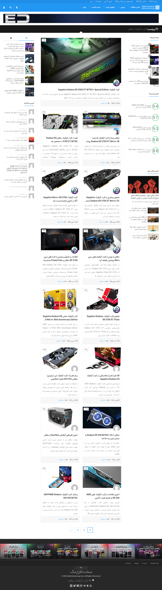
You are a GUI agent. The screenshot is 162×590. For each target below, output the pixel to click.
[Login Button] (4, 7)
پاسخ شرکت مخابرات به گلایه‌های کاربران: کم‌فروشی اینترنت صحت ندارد (138, 71)
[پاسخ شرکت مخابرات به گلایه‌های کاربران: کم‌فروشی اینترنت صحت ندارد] (154, 71)
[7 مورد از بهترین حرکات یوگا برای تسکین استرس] (153, 228)
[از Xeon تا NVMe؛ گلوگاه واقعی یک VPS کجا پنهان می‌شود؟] (29, 92)
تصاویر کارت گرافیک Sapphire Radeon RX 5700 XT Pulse (103, 318)
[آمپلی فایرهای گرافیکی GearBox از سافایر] (60, 418)
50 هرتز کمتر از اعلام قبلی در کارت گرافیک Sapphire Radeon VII (103, 377)
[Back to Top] (81, 568)
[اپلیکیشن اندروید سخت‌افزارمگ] (87, 585)
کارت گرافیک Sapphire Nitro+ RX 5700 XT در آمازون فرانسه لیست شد (60, 199)
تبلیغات (136, 563)
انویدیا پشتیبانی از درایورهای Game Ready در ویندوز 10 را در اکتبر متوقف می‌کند (14, 80)
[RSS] (90, 585)
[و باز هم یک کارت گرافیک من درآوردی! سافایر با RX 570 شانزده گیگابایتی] (60, 358)
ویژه (84, 7)
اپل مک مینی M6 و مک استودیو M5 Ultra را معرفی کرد (138, 82)
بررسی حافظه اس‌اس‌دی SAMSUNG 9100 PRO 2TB (139, 117)
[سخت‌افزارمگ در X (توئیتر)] (74, 585)
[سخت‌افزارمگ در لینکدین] (71, 585)
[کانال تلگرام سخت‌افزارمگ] (84, 585)
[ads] (81, 18)
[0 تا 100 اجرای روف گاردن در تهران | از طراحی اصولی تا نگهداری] (153, 219)
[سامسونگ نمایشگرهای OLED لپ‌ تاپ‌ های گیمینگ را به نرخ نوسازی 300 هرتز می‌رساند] (154, 60)
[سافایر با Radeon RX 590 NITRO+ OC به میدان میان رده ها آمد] (102, 418)
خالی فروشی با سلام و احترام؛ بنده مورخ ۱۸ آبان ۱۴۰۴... (17, 158)
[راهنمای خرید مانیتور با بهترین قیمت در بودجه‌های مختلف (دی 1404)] (67, 551)
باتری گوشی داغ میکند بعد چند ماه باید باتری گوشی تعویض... (15, 149)
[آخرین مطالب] (26, 38)
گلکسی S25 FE (141, 1)
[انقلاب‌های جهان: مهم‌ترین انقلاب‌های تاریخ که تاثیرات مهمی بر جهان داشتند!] (143, 184)
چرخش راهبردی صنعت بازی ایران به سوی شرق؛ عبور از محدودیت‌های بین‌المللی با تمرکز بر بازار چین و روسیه (14, 47)
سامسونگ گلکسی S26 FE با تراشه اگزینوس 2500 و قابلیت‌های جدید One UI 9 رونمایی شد (15, 69)
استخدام (128, 563)
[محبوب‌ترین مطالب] (11, 38)
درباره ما (144, 563)
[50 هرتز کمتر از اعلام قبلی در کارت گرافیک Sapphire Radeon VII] (102, 358)
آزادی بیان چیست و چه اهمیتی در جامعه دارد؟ (139, 236)
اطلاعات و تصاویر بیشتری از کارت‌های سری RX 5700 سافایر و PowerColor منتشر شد (60, 258)
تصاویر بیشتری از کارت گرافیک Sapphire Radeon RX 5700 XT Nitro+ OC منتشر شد (102, 201)
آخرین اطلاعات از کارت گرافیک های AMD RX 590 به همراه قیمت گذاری (102, 496)
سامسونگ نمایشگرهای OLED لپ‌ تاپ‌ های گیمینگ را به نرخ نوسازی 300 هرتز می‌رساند (139, 60)
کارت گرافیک (104, 103)
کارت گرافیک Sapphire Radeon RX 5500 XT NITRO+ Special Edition (88, 89)
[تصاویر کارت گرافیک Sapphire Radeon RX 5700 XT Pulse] (102, 299)
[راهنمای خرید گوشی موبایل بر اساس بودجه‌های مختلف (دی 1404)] (94, 551)
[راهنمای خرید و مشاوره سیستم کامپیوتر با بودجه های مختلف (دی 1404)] (121, 551)
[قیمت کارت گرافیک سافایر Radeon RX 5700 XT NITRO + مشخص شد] (60, 121)
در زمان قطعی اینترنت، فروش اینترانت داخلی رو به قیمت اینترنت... (15, 181)
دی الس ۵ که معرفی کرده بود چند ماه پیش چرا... (15, 132)
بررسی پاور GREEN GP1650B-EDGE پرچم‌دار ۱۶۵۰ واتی (141, 106)
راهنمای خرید (110, 7)
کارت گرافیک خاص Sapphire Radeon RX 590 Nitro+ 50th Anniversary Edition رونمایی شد (60, 320)
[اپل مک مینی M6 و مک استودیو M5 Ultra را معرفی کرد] (154, 82)
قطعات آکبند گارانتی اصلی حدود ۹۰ (16, 140)
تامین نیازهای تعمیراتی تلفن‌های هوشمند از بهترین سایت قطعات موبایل (14, 58)
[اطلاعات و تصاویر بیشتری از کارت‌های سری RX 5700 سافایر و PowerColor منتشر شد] (60, 239)
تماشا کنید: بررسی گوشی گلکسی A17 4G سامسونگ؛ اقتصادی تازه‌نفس (139, 139)
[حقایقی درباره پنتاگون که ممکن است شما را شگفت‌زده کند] (153, 210)
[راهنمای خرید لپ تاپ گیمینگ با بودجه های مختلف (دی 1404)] (13, 551)
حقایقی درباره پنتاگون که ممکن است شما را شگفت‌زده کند (138, 210)
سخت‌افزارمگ (154, 563)
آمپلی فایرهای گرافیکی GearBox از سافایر (61, 435)
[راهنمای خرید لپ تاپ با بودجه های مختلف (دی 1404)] (40, 551)
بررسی (123, 7)
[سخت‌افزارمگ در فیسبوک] (78, 585)
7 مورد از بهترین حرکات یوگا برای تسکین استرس (138, 228)
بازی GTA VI (153, 1)
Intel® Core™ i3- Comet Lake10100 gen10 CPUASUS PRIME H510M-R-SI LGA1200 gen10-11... (17, 169)
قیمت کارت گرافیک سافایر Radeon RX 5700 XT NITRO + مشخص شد (62, 139)
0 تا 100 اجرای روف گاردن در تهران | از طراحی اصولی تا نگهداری (138, 219)
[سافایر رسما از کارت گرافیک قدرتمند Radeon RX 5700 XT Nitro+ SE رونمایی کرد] (102, 121)
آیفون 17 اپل (108, 1)
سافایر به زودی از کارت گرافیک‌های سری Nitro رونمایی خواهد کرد (103, 258)
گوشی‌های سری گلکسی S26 (124, 1)
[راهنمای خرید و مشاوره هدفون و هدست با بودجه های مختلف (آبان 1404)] (148, 551)
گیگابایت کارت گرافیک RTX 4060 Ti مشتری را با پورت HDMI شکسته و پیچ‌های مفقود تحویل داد (138, 49)
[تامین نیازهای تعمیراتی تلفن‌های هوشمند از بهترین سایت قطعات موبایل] (29, 58)
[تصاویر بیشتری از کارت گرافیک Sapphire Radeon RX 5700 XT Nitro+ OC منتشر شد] (102, 180)
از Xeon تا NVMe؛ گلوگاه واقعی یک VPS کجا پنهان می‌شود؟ (14, 91)
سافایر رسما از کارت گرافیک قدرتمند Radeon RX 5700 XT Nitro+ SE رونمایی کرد (101, 141)
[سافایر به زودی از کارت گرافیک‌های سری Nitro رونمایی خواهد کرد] (102, 239)
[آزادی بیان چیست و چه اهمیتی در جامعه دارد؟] (153, 237)
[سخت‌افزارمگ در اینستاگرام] (81, 585)
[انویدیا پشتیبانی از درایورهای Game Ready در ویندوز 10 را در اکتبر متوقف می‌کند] (29, 81)
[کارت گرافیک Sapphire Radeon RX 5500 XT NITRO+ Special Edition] (81, 60)
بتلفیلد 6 (98, 1)
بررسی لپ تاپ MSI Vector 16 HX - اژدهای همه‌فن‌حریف (140, 150)
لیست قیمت (96, 7)
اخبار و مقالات (135, 7)
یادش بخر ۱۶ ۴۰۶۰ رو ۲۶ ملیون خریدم (15, 196)
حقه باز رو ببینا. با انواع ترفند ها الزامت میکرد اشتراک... (15, 113)
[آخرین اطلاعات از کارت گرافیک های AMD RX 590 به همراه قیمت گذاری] (102, 477)
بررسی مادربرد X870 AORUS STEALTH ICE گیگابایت (142, 128)
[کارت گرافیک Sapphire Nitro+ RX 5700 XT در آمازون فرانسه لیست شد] (60, 180)
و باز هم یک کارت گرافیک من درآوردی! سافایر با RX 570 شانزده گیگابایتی (62, 377)
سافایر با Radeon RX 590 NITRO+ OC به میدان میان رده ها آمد (102, 437)
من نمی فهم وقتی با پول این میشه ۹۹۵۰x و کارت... (16, 123)
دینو (91, 1)
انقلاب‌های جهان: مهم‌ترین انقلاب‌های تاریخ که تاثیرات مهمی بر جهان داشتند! (145, 197)
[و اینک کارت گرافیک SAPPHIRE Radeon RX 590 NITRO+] (60, 477)
